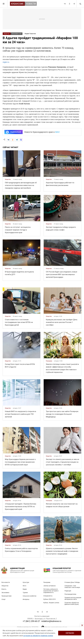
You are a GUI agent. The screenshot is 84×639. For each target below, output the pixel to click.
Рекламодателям (70, 594)
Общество (7, 33)
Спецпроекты (47, 596)
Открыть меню (3, 3)
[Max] (21, 139)
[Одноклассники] (12, 139)
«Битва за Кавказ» (49, 586)
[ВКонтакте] (8, 139)
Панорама (46, 582)
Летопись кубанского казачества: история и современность (50, 590)
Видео (25, 589)
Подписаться (15, 132)
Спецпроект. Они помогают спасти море (72, 586)
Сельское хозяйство (29, 596)
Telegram (74, 3)
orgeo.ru (6, 62)
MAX (57, 132)
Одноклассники (69, 3)
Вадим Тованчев (30, 33)
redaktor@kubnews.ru (51, 621)
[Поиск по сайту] (80, 3)
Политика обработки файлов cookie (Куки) (72, 603)
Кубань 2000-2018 (49, 599)
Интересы (26, 599)
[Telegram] (16, 139)
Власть (4, 589)
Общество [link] (8, 179)
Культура (26, 582)
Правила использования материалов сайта (73, 598)
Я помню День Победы (72, 582)
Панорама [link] (49, 361)
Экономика (5, 592)
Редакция (68, 591)
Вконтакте (64, 3)
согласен (70, 633)
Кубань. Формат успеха (51, 602)
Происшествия (6, 596)
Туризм (25, 592)
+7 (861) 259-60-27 (31, 621)
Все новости (6, 582)
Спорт (4, 599)
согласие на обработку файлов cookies (38, 636)
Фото (24, 586)
